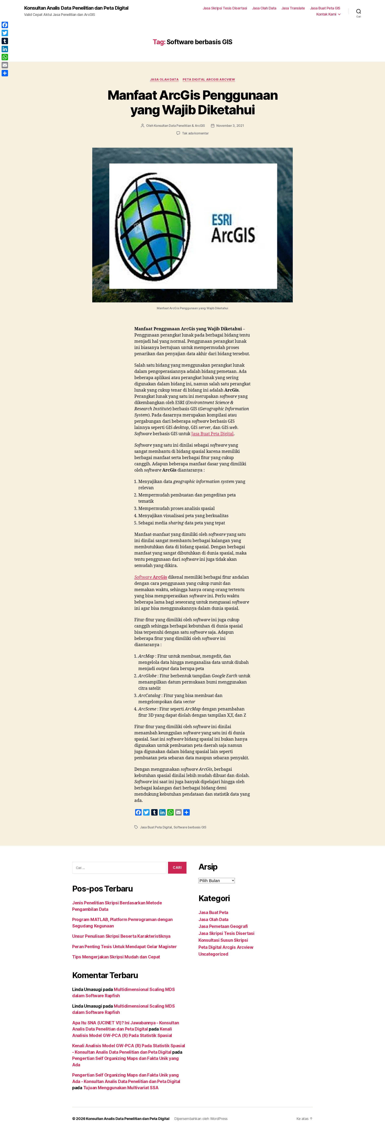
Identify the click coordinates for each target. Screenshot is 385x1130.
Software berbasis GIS (190, 827)
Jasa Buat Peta (213, 912)
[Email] (5, 65)
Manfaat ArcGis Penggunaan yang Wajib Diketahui (192, 102)
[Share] (5, 73)
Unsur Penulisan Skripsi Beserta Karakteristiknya (121, 936)
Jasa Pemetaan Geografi (223, 926)
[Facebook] (5, 25)
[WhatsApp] (5, 57)
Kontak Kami (326, 14)
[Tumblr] (5, 41)
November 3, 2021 (230, 126)
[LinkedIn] (5, 49)
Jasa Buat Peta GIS (325, 8)
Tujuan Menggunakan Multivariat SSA (121, 1087)
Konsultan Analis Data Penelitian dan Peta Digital (76, 8)
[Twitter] (5, 33)
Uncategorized (213, 954)
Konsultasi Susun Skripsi (223, 940)
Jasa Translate (293, 8)
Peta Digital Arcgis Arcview (209, 79)
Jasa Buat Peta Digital (212, 434)
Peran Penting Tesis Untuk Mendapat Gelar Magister (124, 946)
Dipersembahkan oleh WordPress (201, 1119)
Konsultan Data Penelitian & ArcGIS (179, 126)
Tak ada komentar (195, 133)
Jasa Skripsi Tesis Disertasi (225, 8)
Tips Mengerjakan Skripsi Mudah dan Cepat (116, 956)
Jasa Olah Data (264, 8)
